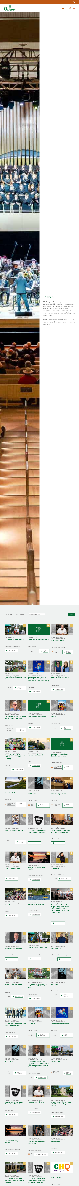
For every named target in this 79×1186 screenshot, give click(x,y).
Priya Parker (55, 868)
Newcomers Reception (36, 755)
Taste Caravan (10, 905)
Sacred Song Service (58, 794)
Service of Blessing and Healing (36, 868)
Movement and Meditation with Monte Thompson (61, 831)
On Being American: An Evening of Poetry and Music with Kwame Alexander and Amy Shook (38, 1064)
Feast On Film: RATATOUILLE (15, 830)
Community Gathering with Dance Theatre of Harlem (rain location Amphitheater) (38, 679)
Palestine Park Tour (12, 793)
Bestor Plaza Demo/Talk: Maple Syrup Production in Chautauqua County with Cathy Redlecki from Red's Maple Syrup (61, 908)
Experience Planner (60, 322)
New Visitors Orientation (37, 717)
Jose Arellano (56, 948)
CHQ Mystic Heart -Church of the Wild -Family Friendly (15, 717)
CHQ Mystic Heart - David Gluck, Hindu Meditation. (37, 831)
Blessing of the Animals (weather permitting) (59, 755)
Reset (71, 614)
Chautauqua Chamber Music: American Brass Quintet (15, 1024)
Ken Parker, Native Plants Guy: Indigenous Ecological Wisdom (14, 1180)
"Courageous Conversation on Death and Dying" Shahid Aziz (38, 986)
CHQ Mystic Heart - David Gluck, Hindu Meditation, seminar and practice (37, 1180)
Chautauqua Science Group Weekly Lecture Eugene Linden (61, 1104)
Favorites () (20, 614)
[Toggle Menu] (63, 8)
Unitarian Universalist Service (38, 640)
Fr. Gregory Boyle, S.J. (59, 640)
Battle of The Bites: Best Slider (13, 985)
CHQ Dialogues (56, 1178)
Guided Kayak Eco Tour (36, 904)
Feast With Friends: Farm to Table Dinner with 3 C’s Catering (15, 757)
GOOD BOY (32, 794)
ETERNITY (54, 717)
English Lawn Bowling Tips (14, 640)
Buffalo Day (55, 1061)
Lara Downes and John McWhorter (36, 1142)
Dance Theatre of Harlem (60, 1024)
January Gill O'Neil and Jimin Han (61, 678)
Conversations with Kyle (13, 948)
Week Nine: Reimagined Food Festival (15, 678)
